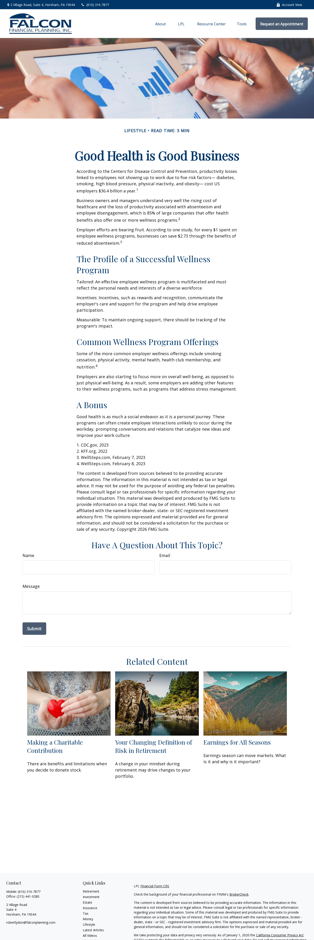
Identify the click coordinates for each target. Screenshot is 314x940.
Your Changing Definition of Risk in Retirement (153, 746)
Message (31, 586)
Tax (85, 913)
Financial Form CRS (154, 886)
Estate (87, 902)
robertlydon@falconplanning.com (30, 922)
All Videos (90, 935)
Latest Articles (93, 930)
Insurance (90, 908)
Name (28, 555)
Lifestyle (89, 924)
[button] (160, 24)
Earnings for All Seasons (237, 742)
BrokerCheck (238, 894)
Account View (292, 5)
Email (164, 555)
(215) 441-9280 (28, 896)
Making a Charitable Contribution (55, 746)
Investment (91, 897)
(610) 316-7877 (97, 5)
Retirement (91, 891)
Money (88, 919)
